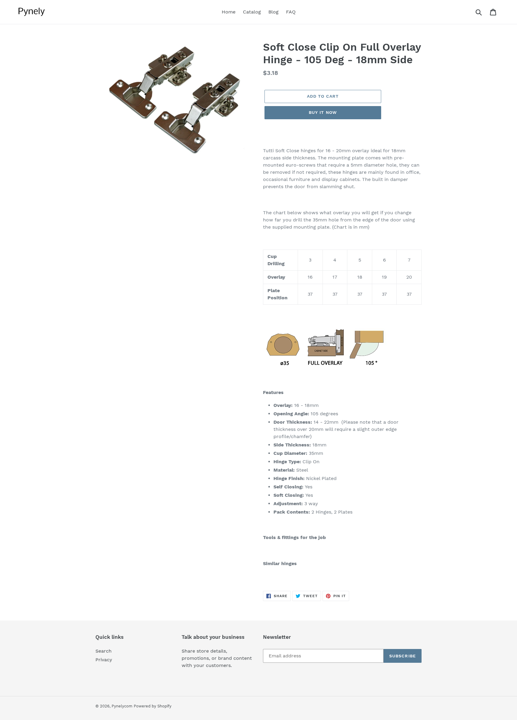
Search (103, 651)
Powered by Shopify (152, 706)
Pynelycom (122, 706)
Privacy (103, 659)
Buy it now (323, 112)
